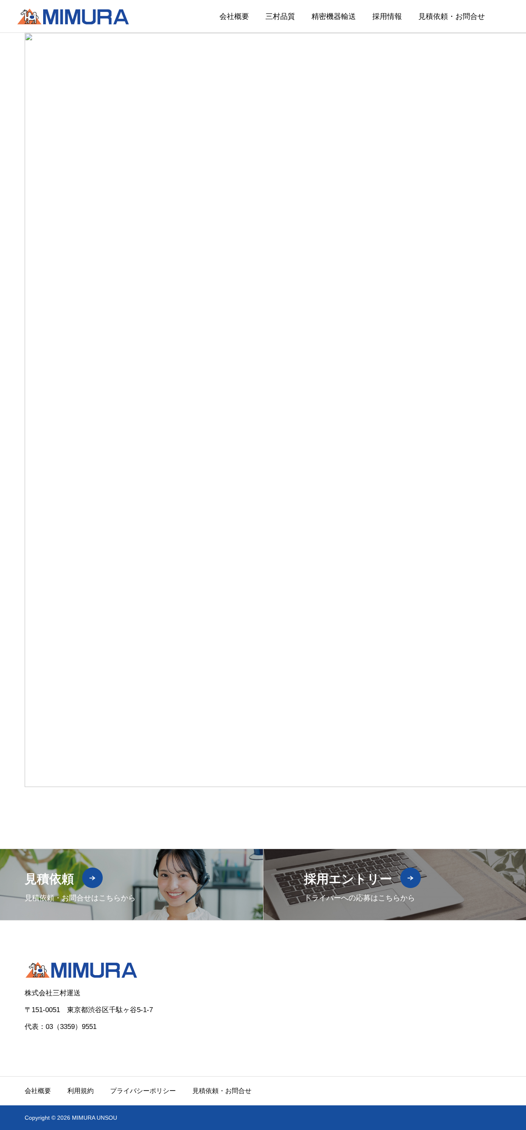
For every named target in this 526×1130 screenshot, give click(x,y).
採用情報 (387, 16)
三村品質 (280, 16)
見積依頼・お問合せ (451, 16)
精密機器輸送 (333, 16)
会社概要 (234, 16)
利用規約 (80, 1090)
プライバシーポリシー (143, 1090)
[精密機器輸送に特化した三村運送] (72, 16)
